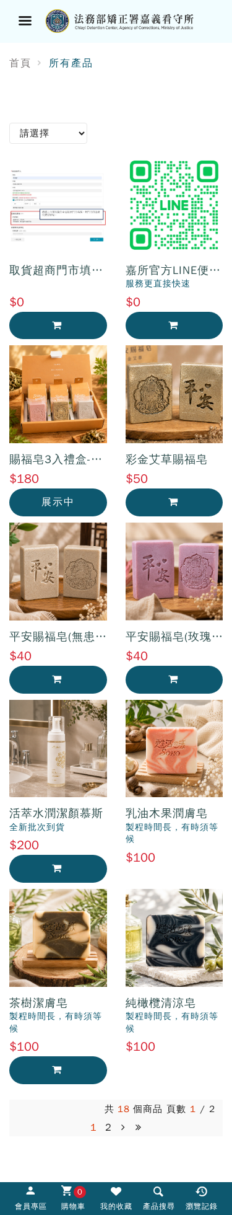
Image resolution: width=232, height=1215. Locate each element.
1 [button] (93, 1127)
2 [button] (108, 1127)
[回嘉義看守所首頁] (131, 20)
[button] (124, 1127)
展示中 (58, 502)
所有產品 (71, 63)
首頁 (20, 63)
